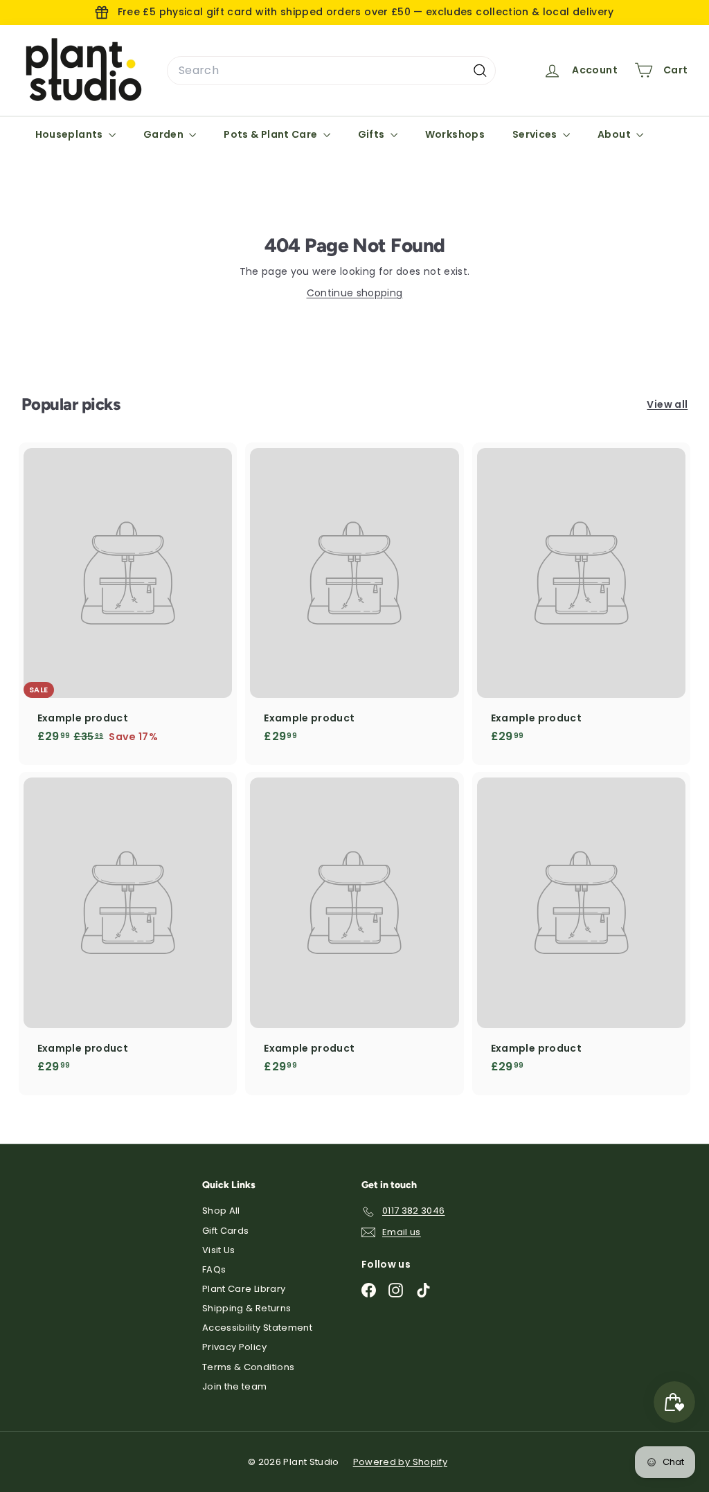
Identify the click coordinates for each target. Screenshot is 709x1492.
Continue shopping (355, 293)
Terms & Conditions (248, 1367)
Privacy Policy (234, 1347)
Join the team (234, 1386)
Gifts (372, 134)
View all (667, 404)
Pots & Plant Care (271, 134)
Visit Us (218, 1250)
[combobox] (331, 70)
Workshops (455, 134)
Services (535, 134)
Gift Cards (225, 1230)
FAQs (214, 1269)
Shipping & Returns (246, 1308)
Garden (164, 134)
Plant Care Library (243, 1288)
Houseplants (70, 134)
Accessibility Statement (257, 1327)
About (615, 134)
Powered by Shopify (400, 1461)
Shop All (221, 1210)
